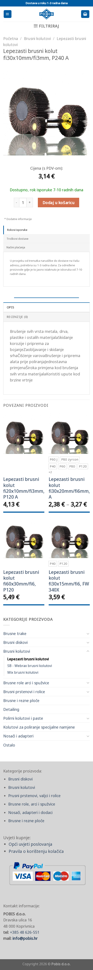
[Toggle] (88, 634)
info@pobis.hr (25, 938)
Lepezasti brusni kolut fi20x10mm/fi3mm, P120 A (24, 488)
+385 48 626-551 (24, 932)
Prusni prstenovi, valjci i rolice (34, 795)
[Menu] (7, 14)
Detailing (11, 709)
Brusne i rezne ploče (21, 700)
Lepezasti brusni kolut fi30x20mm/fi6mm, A (69, 488)
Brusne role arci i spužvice (26, 682)
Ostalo (9, 745)
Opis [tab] (10, 307)
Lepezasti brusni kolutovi (28, 659)
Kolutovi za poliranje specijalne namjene (39, 727)
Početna (10, 38)
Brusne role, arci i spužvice (31, 804)
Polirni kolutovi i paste (23, 718)
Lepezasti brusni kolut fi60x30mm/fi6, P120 (21, 581)
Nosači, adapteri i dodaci (30, 812)
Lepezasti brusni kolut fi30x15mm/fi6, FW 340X (69, 581)
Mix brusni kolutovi (22, 672)
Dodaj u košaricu (58, 202)
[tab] (46, 230)
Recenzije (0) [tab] (17, 317)
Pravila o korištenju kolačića (36, 851)
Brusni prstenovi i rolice (24, 691)
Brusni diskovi (15, 642)
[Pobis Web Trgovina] (46, 14)
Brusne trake (14, 633)
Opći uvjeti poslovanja (30, 844)
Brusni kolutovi (16, 651)
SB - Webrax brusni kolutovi (29, 665)
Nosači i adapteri (18, 736)
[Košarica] (85, 14)
